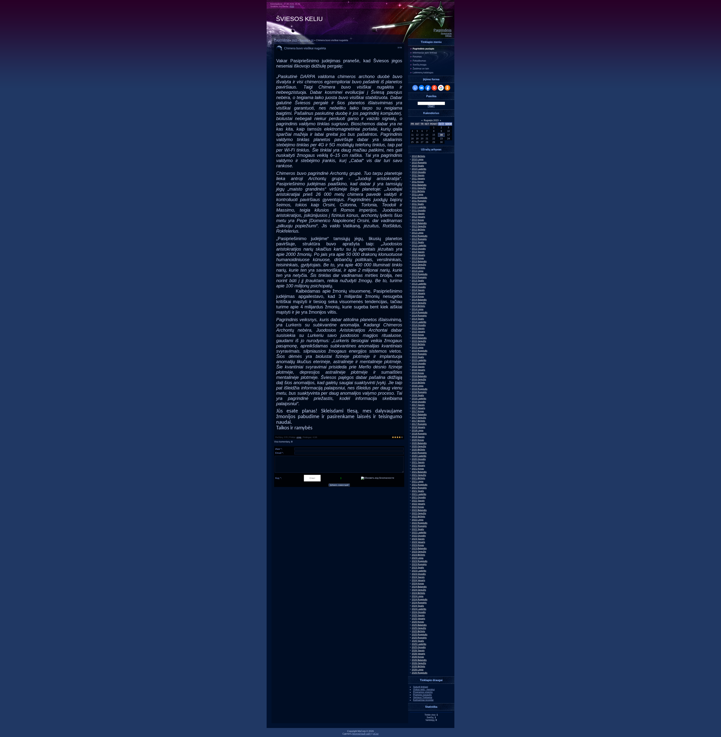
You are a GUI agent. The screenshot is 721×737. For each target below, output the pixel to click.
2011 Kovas (418, 181)
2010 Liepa (417, 159)
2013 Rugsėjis (419, 277)
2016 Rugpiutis (419, 389)
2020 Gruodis (419, 459)
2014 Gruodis (419, 325)
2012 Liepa (417, 232)
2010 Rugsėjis (419, 162)
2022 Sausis (418, 500)
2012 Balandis (419, 223)
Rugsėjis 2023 (431, 120)
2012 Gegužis (419, 226)
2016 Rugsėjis (419, 392)
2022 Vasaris (418, 504)
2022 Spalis (418, 529)
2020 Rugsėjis (419, 453)
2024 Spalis (418, 606)
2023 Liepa (417, 558)
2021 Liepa (417, 481)
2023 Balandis (419, 548)
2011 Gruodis (418, 210)
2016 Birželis (418, 382)
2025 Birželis (418, 631)
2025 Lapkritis (419, 644)
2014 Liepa (417, 309)
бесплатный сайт (361, 733)
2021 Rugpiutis (419, 484)
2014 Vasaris (418, 293)
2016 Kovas (418, 373)
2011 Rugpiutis (419, 197)
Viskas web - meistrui (424, 689)
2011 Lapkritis (419, 207)
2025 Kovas (418, 622)
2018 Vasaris (418, 427)
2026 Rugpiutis (419, 673)
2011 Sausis (418, 175)
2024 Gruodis (419, 612)
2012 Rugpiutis (419, 236)
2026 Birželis (418, 666)
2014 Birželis (418, 306)
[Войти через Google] (441, 88)
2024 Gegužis (419, 590)
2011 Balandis (419, 185)
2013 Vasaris (418, 255)
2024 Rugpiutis (419, 599)
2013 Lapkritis (419, 283)
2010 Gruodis (419, 172)
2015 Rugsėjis (419, 354)
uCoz (376, 733)
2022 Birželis (418, 516)
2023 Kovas (418, 545)
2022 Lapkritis (419, 532)
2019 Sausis (418, 437)
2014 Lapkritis (419, 322)
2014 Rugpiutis (419, 312)
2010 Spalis (418, 166)
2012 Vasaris (418, 217)
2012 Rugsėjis (419, 239)
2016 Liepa (417, 386)
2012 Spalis (418, 242)
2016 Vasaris (418, 370)
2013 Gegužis (419, 264)
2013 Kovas (418, 258)
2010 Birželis (418, 156)
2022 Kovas (418, 507)
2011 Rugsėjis (419, 201)
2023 (294, 40)
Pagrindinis (443, 30)
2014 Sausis (418, 290)
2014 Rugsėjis (419, 315)
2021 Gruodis (419, 497)
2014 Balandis (419, 299)
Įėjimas (448, 36)
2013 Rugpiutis (419, 274)
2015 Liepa (417, 347)
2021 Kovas (418, 468)
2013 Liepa (417, 271)
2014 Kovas (418, 296)
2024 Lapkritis (419, 609)
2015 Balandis (419, 338)
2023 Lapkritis (419, 570)
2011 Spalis (418, 204)
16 (312, 40)
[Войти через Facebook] (428, 88)
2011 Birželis (418, 191)
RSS (292, 6)
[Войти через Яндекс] (434, 88)
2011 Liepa (417, 194)
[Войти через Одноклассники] (447, 88)
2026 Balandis (419, 660)
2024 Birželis (418, 593)
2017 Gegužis (419, 417)
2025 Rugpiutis (419, 634)
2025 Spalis (418, 641)
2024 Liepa (417, 596)
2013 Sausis (418, 252)
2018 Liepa (417, 430)
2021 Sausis (418, 462)
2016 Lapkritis (419, 398)
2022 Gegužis (419, 513)
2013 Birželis (418, 268)
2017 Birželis (418, 421)
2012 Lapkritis (419, 245)
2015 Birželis (418, 344)
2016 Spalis (418, 395)
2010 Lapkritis (419, 169)
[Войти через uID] (415, 88)
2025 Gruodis (419, 647)
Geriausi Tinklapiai (422, 697)
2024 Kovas (418, 583)
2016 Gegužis (419, 379)
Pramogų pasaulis (422, 694)
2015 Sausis (418, 328)
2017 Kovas (418, 411)
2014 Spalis (418, 319)
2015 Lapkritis (419, 360)
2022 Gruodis (419, 535)
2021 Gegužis (419, 475)
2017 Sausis (418, 405)
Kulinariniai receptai (423, 700)
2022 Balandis (419, 510)
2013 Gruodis (419, 287)
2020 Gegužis (419, 446)
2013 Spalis (418, 280)
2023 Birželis (418, 555)
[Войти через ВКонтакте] (421, 88)
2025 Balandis (419, 625)
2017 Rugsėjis (419, 424)
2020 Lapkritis (419, 456)
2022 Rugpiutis (419, 523)
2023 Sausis (418, 539)
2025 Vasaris (418, 618)
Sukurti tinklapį (420, 687)
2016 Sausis (418, 366)
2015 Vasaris (418, 331)
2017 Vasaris (418, 408)
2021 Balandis (419, 472)
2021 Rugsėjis (419, 488)
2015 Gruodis (419, 363)
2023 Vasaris (418, 542)
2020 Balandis (419, 443)
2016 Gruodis (419, 401)
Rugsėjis (303, 40)
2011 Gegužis (419, 188)
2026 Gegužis (419, 663)
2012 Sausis (418, 213)
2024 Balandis (419, 586)
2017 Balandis (419, 414)
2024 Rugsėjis (419, 602)
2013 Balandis (419, 261)
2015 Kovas (418, 335)
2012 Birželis (418, 229)
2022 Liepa (417, 519)
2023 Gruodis (419, 574)
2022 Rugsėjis (419, 526)
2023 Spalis (418, 567)
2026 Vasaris (418, 653)
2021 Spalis (418, 491)
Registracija (446, 33)
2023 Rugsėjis (419, 564)
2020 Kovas (418, 440)
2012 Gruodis (419, 248)
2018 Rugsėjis (419, 433)
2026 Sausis (418, 650)
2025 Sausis (418, 615)
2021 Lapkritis (419, 494)
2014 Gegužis (419, 303)
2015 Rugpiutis (419, 350)
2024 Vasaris (418, 580)
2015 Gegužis (419, 341)
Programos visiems (423, 692)
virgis (298, 437)
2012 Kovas (418, 220)
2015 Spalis (418, 357)
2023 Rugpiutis (419, 561)
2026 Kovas (418, 657)
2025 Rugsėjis (419, 637)
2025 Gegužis (419, 628)
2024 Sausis (418, 577)
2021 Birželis (418, 478)
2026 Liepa (417, 669)
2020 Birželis (418, 449)
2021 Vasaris (418, 465)
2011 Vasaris (418, 178)
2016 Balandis (419, 376)
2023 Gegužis (419, 551)
